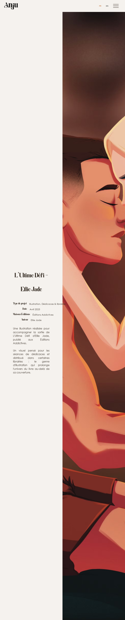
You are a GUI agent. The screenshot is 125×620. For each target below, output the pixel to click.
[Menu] (116, 6)
